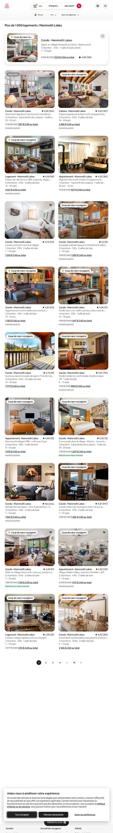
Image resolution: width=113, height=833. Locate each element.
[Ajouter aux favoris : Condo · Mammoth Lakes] (50, 74)
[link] (32, 662)
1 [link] (38, 662)
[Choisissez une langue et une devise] (98, 6)
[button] (64, 57)
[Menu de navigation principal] (105, 6)
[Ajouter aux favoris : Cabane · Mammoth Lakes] (104, 74)
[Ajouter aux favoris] (102, 36)
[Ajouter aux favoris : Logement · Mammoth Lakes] (50, 139)
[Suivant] (81, 662)
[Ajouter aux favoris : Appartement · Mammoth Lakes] (104, 139)
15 (74, 662)
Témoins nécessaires (53, 814)
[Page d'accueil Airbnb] (7, 6)
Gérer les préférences (85, 814)
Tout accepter (22, 814)
